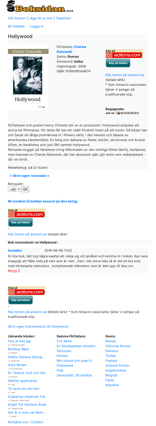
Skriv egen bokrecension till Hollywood (38, 326)
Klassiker (112, 385)
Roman (110, 341)
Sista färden (17, 365)
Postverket (65, 365)
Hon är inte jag (19, 341)
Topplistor (63, 18)
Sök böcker (17, 18)
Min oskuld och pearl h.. (75, 361)
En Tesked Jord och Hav (27, 373)
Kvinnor (62, 356)
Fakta (109, 380)
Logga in (36, 26)
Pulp (60, 370)
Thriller (110, 356)
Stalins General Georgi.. (26, 357)
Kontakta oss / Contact (25, 422)
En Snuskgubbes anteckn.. (77, 346)
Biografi (111, 375)
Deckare (111, 351)
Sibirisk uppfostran (22, 381)
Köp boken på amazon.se (124, 75)
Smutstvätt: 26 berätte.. (75, 375)
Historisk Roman (118, 346)
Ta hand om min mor (24, 389)
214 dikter (64, 341)
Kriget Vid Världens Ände (27, 404)
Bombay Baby (18, 349)
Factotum (64, 351)
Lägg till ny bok (41, 18)
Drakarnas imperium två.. (27, 396)
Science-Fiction (117, 365)
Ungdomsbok (115, 370)
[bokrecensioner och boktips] (39, 6)
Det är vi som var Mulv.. (26, 412)
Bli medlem (16, 26)
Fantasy (111, 361)
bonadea (15, 250)
